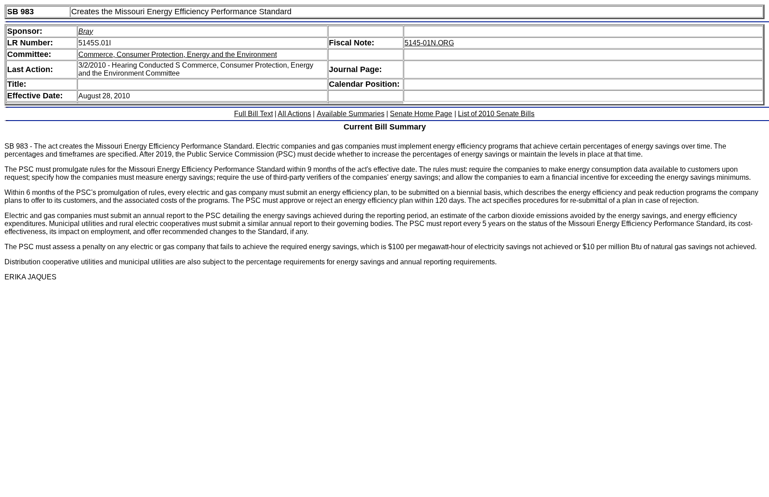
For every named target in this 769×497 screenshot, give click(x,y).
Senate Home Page (421, 113)
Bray (85, 31)
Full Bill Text (253, 113)
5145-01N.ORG (429, 43)
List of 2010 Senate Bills (496, 113)
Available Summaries (350, 113)
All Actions (294, 113)
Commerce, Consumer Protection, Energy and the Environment (177, 54)
